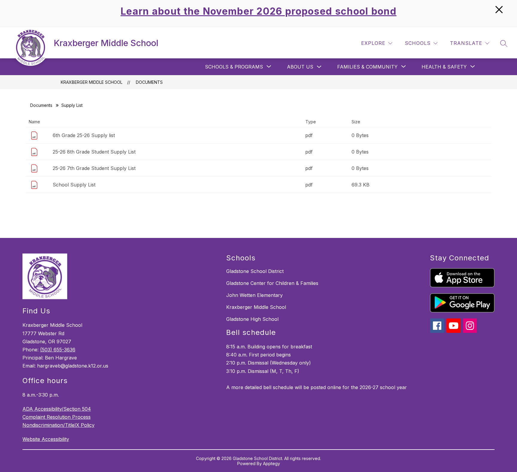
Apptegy (271, 463)
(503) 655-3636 (57, 350)
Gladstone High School (252, 319)
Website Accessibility (45, 439)
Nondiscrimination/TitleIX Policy (58, 425)
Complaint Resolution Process (56, 417)
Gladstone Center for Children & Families (272, 283)
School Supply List (74, 185)
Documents (149, 82)
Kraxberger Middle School (91, 82)
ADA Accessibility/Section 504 (56, 409)
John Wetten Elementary (254, 295)
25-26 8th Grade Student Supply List (94, 152)
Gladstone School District (255, 271)
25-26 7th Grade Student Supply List (94, 168)
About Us (300, 67)
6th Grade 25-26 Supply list (84, 135)
